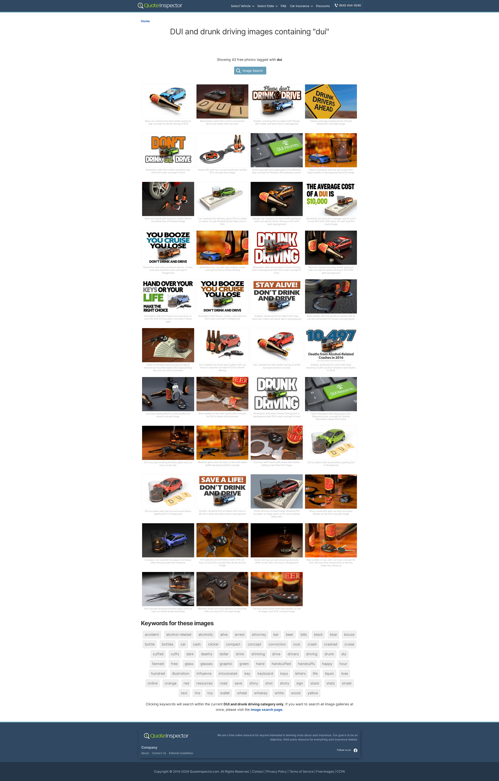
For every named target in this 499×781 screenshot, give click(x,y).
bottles (167, 644)
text (184, 693)
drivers (293, 654)
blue (333, 634)
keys (284, 673)
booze (349, 634)
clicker (213, 644)
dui (343, 654)
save (238, 683)
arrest (240, 634)
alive (224, 634)
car (183, 644)
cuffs (175, 654)
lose (344, 673)
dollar (224, 654)
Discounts (323, 6)
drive (276, 654)
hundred (158, 673)
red (186, 683)
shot (269, 683)
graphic (226, 664)
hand (260, 664)
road (223, 683)
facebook (355, 750)
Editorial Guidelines (181, 753)
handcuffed (281, 664)
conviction (277, 644)
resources (204, 683)
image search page (266, 710)
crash (312, 644)
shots (284, 683)
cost (296, 644)
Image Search (253, 71)
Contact (258, 771)
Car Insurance (299, 6)
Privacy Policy (276, 771)
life (315, 673)
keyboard (265, 673)
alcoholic (205, 634)
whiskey (260, 693)
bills (304, 634)
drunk (329, 654)
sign (299, 683)
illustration (180, 673)
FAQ (283, 6)
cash (197, 644)
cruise (349, 644)
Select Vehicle (241, 6)
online (152, 683)
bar (276, 634)
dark (190, 654)
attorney (259, 634)
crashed (330, 644)
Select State (265, 6)
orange (170, 683)
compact (233, 644)
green (244, 664)
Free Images (325, 771)
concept (254, 644)
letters (300, 673)
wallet (225, 693)
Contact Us (159, 753)
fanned (158, 664)
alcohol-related (178, 634)
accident (152, 634)
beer (289, 634)
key (247, 673)
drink (240, 654)
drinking (258, 654)
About (145, 753)
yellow (313, 693)
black (318, 634)
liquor (329, 673)
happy (327, 664)
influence (203, 673)
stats (330, 683)
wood (295, 693)
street (347, 683)
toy (210, 693)
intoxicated (228, 673)
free (174, 664)
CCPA (340, 771)
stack (314, 683)
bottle (150, 644)
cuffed (158, 654)
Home (145, 21)
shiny (253, 683)
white (279, 693)
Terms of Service (301, 771)
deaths (206, 654)
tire (197, 693)
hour (343, 664)
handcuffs (306, 664)
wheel (242, 693)
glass (189, 664)
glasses (206, 664)
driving (311, 654)
